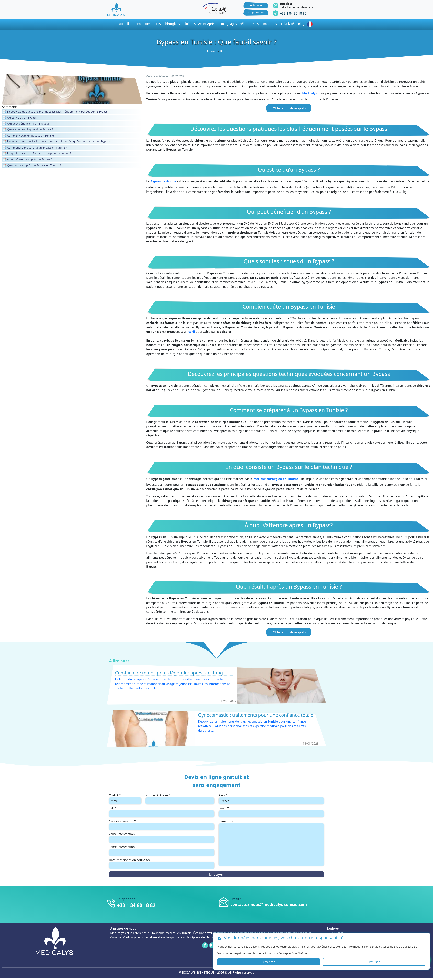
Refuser (374, 962)
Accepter (269, 962)
